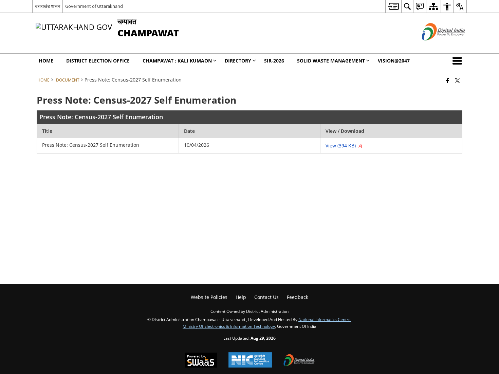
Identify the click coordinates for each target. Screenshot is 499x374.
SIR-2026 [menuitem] (274, 60)
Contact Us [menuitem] (266, 297)
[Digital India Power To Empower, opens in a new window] (299, 361)
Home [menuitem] (46, 60)
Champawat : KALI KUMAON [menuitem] (177, 60)
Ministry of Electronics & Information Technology (229, 326)
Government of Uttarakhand (94, 6)
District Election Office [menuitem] (98, 60)
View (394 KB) (341, 145)
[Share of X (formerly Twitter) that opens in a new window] (457, 80)
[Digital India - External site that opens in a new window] (435, 46)
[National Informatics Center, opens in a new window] (250, 360)
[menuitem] (393, 6)
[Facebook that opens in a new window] (447, 80)
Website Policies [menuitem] (209, 297)
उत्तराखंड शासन (47, 6)
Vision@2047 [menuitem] (394, 60)
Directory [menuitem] (238, 60)
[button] (458, 61)
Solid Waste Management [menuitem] (331, 60)
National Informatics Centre (324, 319)
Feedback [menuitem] (297, 297)
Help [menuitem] (241, 297)
